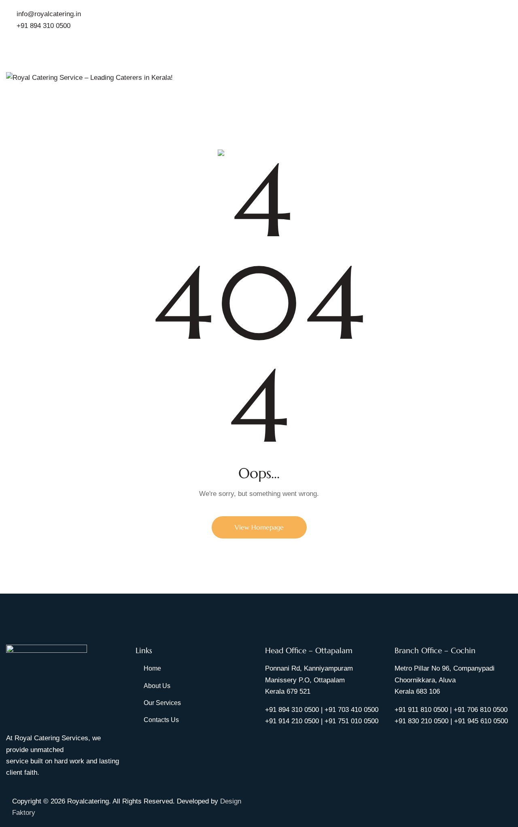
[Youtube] (290, 800)
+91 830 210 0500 (421, 721)
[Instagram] (280, 800)
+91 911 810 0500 (421, 710)
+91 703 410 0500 (351, 710)
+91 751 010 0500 (351, 721)
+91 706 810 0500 (480, 710)
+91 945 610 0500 (481, 721)
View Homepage (259, 527)
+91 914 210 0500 (292, 721)
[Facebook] (269, 800)
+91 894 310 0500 (292, 710)
